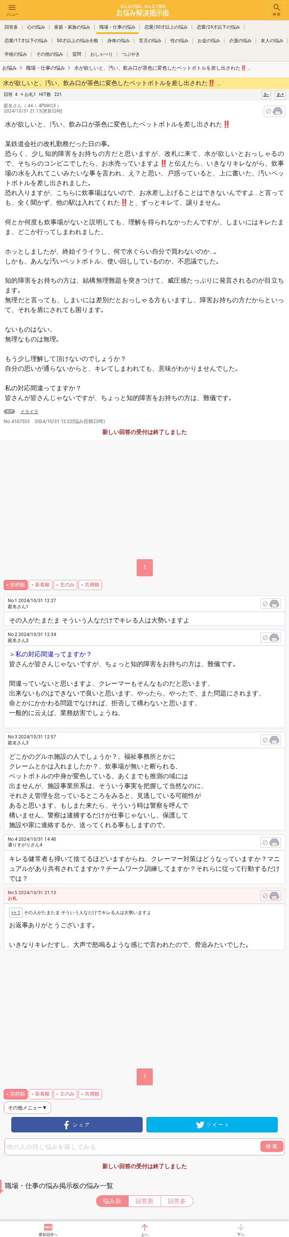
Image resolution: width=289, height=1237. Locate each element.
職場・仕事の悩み (117, 27)
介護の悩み (240, 40)
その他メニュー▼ (27, 1108)
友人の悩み (272, 40)
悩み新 (112, 1201)
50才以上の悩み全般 (77, 40)
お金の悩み (209, 40)
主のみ (67, 584)
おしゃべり (101, 54)
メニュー (12, 14)
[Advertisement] (151, 1006)
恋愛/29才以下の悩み (218, 27)
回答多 (11, 27)
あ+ (280, 94)
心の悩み (36, 27)
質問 (76, 54)
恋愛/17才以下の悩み (26, 40)
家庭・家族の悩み (72, 27)
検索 (277, 14)
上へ (144, 1234)
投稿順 (17, 584)
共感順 (92, 584)
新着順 (42, 584)
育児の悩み (150, 40)
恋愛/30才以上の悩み (166, 27)
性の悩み (179, 40)
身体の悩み (118, 40)
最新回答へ (48, 1234)
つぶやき (131, 54)
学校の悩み (16, 54)
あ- (266, 94)
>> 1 (15, 912)
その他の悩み (49, 54)
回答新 (144, 1201)
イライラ (29, 411)
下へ (241, 1234)
